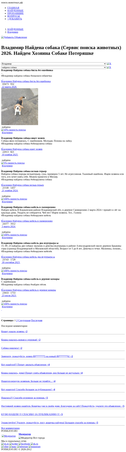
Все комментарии (10, 428)
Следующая (24, 320)
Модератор (25, 434)
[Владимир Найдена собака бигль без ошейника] (2, 78)
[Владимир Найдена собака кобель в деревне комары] (2, 287)
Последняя (36, 320)
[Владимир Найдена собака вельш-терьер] (2, 182)
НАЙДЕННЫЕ (15, 10)
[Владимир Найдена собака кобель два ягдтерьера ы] (2, 254)
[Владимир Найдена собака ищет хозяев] (2, 146)
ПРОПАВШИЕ (15, 13)
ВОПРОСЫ (13, 16)
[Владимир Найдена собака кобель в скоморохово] (2, 218)
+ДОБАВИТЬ (14, 18)
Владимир (7, 132)
